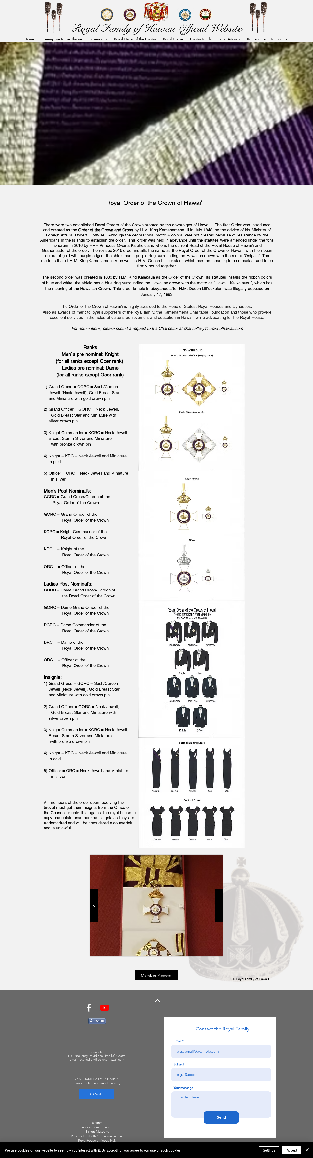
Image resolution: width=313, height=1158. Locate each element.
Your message (183, 1087)
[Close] (307, 1150)
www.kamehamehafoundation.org (96, 1083)
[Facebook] (89, 1007)
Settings (269, 1150)
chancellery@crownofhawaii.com (213, 328)
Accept (292, 1150)
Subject (179, 1064)
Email (177, 1041)
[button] (48, 16)
